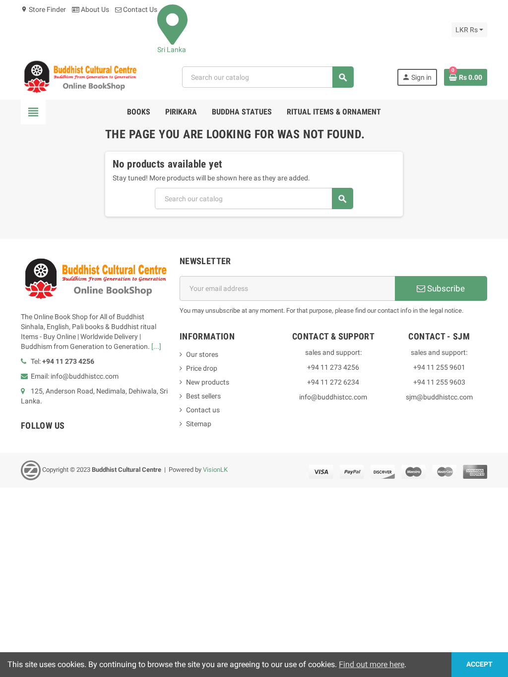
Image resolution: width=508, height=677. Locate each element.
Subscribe (445, 288)
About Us (94, 9)
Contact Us (139, 9)
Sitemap (198, 424)
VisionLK (215, 470)
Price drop (201, 368)
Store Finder (43, 9)
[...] (156, 346)
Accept (479, 664)
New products (207, 382)
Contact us (203, 410)
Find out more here (371, 664)
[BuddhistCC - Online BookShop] (80, 77)
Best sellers (203, 396)
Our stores (202, 354)
